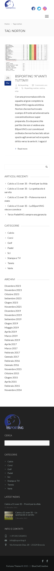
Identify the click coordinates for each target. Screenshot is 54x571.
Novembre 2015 (13, 369)
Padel (10, 473)
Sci (9, 477)
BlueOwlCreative (40, 566)
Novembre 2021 (13, 306)
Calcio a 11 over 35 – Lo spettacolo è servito (26, 513)
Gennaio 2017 (11, 356)
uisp (16, 91)
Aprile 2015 (10, 381)
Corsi (10, 465)
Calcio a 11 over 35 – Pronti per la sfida (22, 504)
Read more (22, 149)
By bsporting (23, 85)
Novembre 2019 (13, 315)
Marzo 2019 (10, 335)
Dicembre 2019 (12, 310)
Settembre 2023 (12, 298)
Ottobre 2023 (11, 294)
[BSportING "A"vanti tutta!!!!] (27, 57)
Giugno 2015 (11, 377)
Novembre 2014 (13, 390)
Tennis (11, 484)
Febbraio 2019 (12, 340)
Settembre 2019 (12, 319)
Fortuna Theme (13, 566)
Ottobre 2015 (11, 373)
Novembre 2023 (13, 290)
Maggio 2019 (11, 327)
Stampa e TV (14, 481)
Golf (10, 469)
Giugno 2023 (11, 302)
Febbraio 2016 (12, 360)
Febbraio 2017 (12, 352)
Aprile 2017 (10, 344)
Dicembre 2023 (12, 285)
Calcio (10, 461)
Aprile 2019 (10, 331)
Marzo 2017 (10, 348)
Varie (10, 488)
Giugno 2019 (11, 323)
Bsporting (28, 88)
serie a (42, 88)
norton (36, 88)
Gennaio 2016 (11, 365)
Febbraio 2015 (12, 385)
